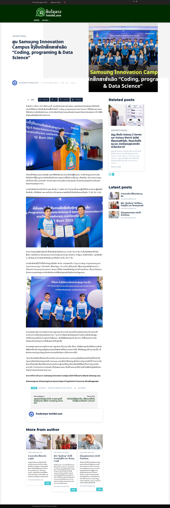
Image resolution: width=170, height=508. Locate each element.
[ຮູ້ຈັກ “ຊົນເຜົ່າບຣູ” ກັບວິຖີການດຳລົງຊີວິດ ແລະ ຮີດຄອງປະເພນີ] (64, 441)
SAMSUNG (42, 388)
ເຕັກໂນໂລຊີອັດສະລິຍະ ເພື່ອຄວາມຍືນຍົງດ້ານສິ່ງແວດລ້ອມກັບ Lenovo (81, 399)
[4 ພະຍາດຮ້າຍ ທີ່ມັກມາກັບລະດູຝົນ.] (38, 441)
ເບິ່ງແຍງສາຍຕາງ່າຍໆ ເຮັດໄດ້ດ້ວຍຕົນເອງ (90, 457)
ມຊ (75, 388)
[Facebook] (134, 1)
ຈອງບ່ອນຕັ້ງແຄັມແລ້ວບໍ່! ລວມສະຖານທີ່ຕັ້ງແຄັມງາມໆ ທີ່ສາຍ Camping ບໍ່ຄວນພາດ (48, 400)
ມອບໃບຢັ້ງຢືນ (82, 388)
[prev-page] (110, 174)
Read (47, 483)
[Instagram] (136, 1)
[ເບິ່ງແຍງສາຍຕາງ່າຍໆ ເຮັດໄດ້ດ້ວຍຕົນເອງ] (90, 441)
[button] (64, 2)
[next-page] (113, 174)
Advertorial (19, 36)
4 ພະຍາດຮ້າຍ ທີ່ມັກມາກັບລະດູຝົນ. (37, 457)
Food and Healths (35, 452)
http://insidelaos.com (42, 417)
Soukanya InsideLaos (28, 83)
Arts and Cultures (61, 452)
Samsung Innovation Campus (60, 388)
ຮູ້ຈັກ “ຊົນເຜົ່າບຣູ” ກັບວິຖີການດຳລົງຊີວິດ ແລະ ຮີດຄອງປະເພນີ (64, 458)
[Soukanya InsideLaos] (15, 82)
